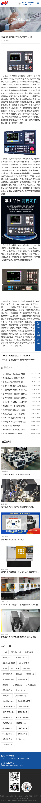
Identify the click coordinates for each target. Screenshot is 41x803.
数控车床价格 (22, 728)
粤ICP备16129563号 (22, 798)
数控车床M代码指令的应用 (12, 434)
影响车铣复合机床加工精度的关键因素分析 (15, 394)
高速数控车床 (22, 679)
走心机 (5, 652)
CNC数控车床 (24, 663)
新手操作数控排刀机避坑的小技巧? (15, 430)
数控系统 (19, 674)
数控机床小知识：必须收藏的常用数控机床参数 (15, 406)
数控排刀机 (6, 658)
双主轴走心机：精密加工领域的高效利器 (15, 378)
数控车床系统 (7, 717)
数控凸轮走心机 (8, 712)
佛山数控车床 (21, 723)
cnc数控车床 (7, 696)
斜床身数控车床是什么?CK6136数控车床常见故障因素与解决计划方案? (15, 386)
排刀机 (5, 668)
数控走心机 (30, 674)
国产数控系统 (7, 674)
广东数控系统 (31, 685)
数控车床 (26, 668)
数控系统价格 (24, 706)
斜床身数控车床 (8, 734)
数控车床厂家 (21, 690)
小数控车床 (15, 668)
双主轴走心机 (16, 652)
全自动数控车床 (8, 701)
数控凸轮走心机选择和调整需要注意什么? (15, 414)
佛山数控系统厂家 (24, 701)
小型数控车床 (22, 734)
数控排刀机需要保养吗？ (11, 426)
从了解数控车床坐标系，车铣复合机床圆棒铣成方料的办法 (15, 410)
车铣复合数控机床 (22, 717)
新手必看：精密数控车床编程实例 (15, 402)
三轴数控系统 (17, 685)
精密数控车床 (7, 723)
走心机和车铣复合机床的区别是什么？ (15, 374)
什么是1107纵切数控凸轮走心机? (14, 422)
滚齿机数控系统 (8, 679)
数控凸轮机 (29, 652)
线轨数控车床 (7, 690)
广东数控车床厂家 (20, 658)
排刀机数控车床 (8, 728)
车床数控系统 (22, 712)
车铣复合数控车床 (9, 663)
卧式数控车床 (21, 739)
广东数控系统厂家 (9, 706)
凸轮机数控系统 (21, 696)
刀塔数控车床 (7, 745)
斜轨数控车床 (7, 739)
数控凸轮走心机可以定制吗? (13, 382)
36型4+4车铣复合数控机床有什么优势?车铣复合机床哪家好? (15, 418)
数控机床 (6, 685)
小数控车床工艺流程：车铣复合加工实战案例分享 (15, 390)
